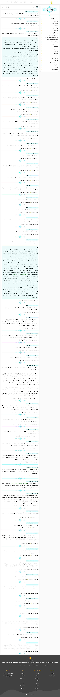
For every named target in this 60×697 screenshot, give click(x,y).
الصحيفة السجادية (52, 675)
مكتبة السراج (22, 683)
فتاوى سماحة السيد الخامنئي (7, 675)
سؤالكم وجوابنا (23, 671)
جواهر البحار (37, 680)
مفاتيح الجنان (52, 676)
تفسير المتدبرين (37, 681)
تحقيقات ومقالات (22, 680)
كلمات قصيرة (37, 676)
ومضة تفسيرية (37, 678)
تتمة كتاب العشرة (32, 11)
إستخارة (23, 673)
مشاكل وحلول (23, 686)
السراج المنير (37, 686)
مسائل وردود (37, 683)
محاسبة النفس (23, 675)
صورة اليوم (37, 691)
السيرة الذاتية (37, 671)
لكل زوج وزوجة (37, 688)
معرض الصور (37, 673)
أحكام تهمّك (7, 676)
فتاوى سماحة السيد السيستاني (8, 673)
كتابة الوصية (22, 676)
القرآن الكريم (52, 671)
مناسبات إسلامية (22, 678)
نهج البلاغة (52, 673)
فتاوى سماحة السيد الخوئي (8, 671)
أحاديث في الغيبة (32, 7)
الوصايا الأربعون (37, 690)
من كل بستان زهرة (22, 685)
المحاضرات (37, 675)
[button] (7, 2)
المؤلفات (37, 685)
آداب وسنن (22, 681)
